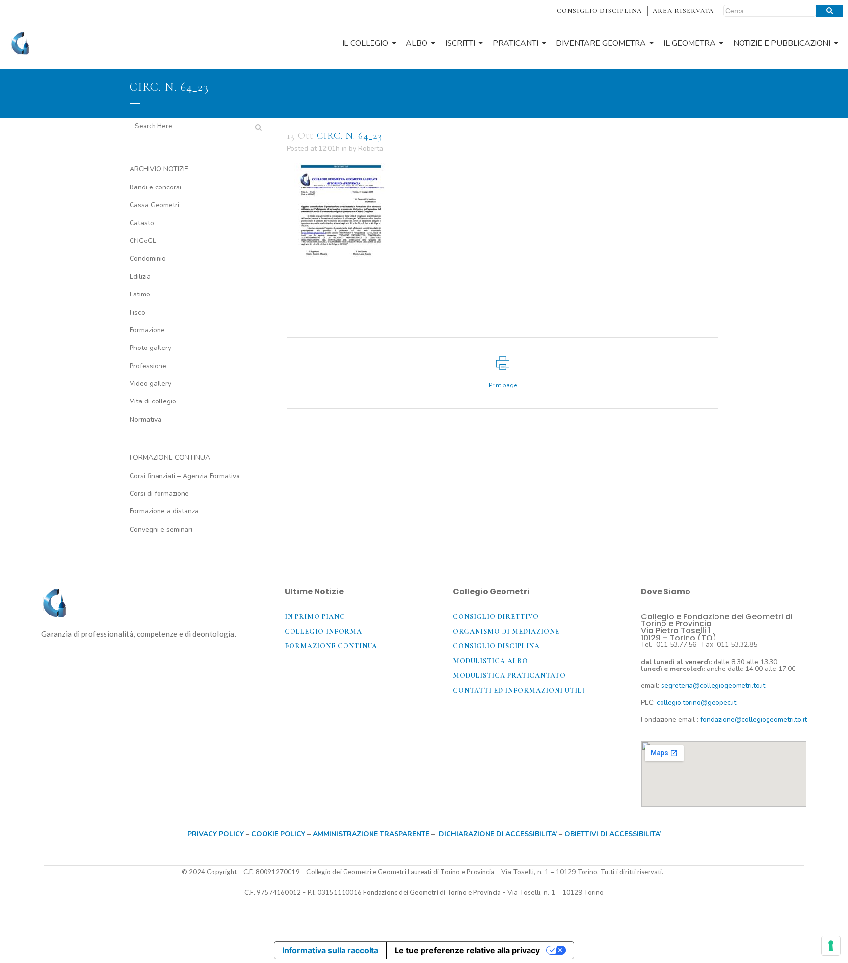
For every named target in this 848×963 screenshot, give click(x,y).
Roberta (370, 148)
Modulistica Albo (490, 661)
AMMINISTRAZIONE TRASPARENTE (371, 834)
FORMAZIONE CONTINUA (170, 457)
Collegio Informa (323, 631)
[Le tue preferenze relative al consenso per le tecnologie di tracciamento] (831, 945)
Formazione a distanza (164, 511)
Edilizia (140, 276)
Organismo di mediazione (506, 631)
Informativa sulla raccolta (330, 950)
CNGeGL (143, 240)
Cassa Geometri (154, 205)
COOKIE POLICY (279, 834)
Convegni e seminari (161, 529)
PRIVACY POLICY (215, 834)
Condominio (148, 258)
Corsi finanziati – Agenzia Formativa (185, 476)
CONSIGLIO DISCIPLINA (599, 11)
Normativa (145, 419)
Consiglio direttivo (496, 617)
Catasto (142, 223)
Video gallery (150, 383)
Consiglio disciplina (496, 646)
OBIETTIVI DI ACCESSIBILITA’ (612, 834)
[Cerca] (829, 11)
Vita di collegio (153, 401)
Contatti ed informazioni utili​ (519, 690)
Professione (148, 366)
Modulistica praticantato (509, 675)
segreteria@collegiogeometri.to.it (713, 685)
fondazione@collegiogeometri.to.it (753, 719)
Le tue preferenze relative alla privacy (467, 950)
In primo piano (315, 617)
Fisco (137, 312)
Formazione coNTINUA (331, 646)
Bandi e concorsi (155, 187)
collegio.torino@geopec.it (696, 702)
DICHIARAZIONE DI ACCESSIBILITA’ (498, 834)
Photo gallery (150, 347)
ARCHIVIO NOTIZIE (159, 169)
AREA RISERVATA (683, 11)
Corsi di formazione (159, 493)
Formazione (147, 330)
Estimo (140, 294)
